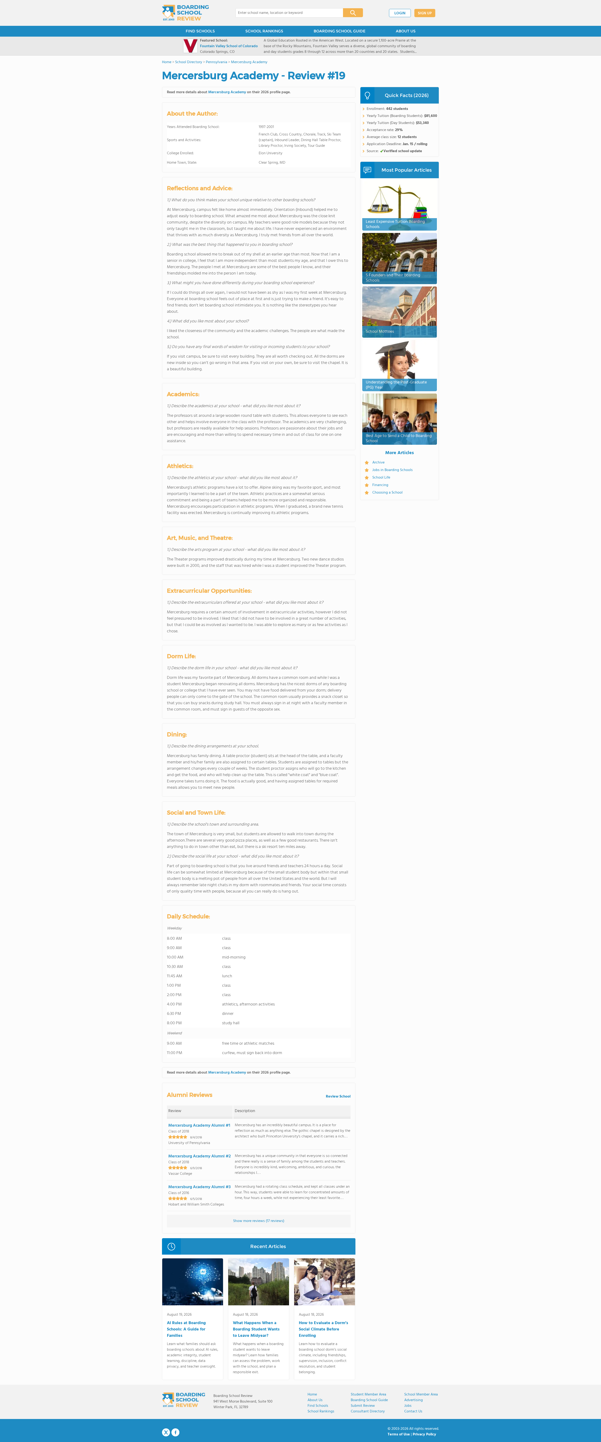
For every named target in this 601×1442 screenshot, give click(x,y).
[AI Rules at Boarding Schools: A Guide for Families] (192, 1282)
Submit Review (363, 1406)
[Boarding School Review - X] (166, 1432)
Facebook (175, 1432)
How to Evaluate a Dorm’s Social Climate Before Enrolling (323, 1329)
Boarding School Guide (369, 1400)
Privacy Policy (424, 1434)
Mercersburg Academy (227, 92)
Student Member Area (368, 1394)
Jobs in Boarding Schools (392, 470)
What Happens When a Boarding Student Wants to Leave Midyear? (256, 1329)
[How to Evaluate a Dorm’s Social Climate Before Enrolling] (324, 1282)
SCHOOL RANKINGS (264, 31)
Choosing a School (387, 493)
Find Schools (318, 1406)
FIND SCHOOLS (200, 31)
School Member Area (421, 1394)
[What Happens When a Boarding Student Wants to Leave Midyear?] (258, 1282)
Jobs (408, 1406)
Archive (378, 463)
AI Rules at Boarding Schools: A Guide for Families (186, 1329)
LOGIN (399, 13)
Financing (380, 485)
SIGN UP (425, 13)
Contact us (413, 1411)
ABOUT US (406, 31)
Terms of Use (399, 1434)
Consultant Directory (368, 1411)
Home (312, 1394)
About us (315, 1400)
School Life (381, 478)
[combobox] (286, 13)
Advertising (413, 1400)
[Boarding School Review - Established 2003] (185, 13)
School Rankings (321, 1411)
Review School (338, 1096)
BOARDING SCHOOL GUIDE (339, 31)
